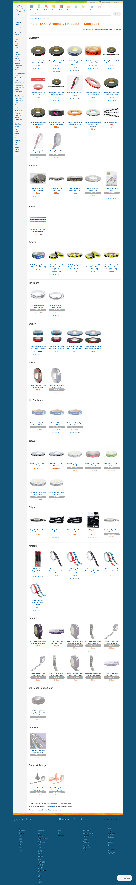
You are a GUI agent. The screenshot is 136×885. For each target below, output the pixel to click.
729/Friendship (41, 830)
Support (116, 2)
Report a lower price (54, 810)
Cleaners (17, 140)
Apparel (17, 24)
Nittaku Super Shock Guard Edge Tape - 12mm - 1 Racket (93, 571)
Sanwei (40, 868)
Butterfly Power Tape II (111, 122)
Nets (16, 145)
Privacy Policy (111, 833)
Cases (16, 138)
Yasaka (17, 41)
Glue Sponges (19, 100)
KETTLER (40, 855)
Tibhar (17, 58)
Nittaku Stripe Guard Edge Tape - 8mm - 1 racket (38, 602)
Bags (16, 129)
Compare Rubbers (87, 847)
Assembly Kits (19, 85)
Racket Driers (19, 115)
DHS (16, 43)
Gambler (17, 76)
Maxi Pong (40, 856)
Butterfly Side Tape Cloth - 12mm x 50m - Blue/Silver (93, 124)
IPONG (40, 850)
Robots (17, 149)
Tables (17, 154)
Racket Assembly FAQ (88, 833)
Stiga (16, 45)
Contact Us (85, 836)
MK (39, 858)
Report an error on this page (38, 810)
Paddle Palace (19, 65)
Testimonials (86, 842)
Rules (59, 833)
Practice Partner (42, 865)
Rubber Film (18, 119)
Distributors (111, 850)
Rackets (17, 147)
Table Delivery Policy (88, 835)
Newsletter (110, 842)
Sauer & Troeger (19, 78)
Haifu (16, 39)
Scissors (17, 122)
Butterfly (17, 34)
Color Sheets (19, 91)
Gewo (16, 56)
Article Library (61, 835)
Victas (17, 50)
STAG (39, 873)
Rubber (17, 151)
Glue (16, 94)
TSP (39, 878)
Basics (59, 830)
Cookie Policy (111, 834)
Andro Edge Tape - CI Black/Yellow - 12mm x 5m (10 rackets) (56, 267)
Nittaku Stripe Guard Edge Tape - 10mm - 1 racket (74, 571)
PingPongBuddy (42, 862)
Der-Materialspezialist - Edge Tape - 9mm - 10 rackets (38, 713)
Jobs (109, 836)
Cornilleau (40, 836)
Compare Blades (87, 845)
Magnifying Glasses (18, 108)
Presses (17, 113)
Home (31, 18)
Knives (17, 105)
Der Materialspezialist (20, 72)
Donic (16, 47)
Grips (16, 102)
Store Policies (86, 830)
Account (92, 2)
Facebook (110, 845)
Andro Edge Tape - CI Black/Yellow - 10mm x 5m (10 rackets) (93, 267)
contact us (54, 806)
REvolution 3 (18, 32)
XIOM (16, 80)
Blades (17, 133)
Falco (16, 37)
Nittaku (17, 67)
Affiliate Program (112, 853)
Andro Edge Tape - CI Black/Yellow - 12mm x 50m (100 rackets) (75, 267)
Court (16, 142)
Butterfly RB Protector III (74, 92)
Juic (39, 853)
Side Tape (18, 124)
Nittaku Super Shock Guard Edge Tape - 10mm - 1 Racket (56, 571)
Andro (16, 52)
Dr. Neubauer (19, 61)
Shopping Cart (105, 2)
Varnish (17, 126)
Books (17, 135)
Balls (16, 131)
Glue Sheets (18, 98)
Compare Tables (87, 848)
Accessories (18, 22)
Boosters (17, 89)
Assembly (18, 27)
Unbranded (18, 63)
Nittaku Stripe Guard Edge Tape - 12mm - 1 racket (111, 571)
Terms (109, 831)
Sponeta (40, 871)
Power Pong (41, 864)
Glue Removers (19, 96)
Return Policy (86, 832)
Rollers (17, 117)
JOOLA (17, 69)
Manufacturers (111, 852)
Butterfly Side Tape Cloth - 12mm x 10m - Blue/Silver (74, 63)
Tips (59, 832)
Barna (39, 833)
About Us (110, 830)
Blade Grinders (19, 87)
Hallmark (17, 54)
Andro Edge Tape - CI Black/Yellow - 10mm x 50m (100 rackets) (111, 267)
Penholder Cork (19, 111)
